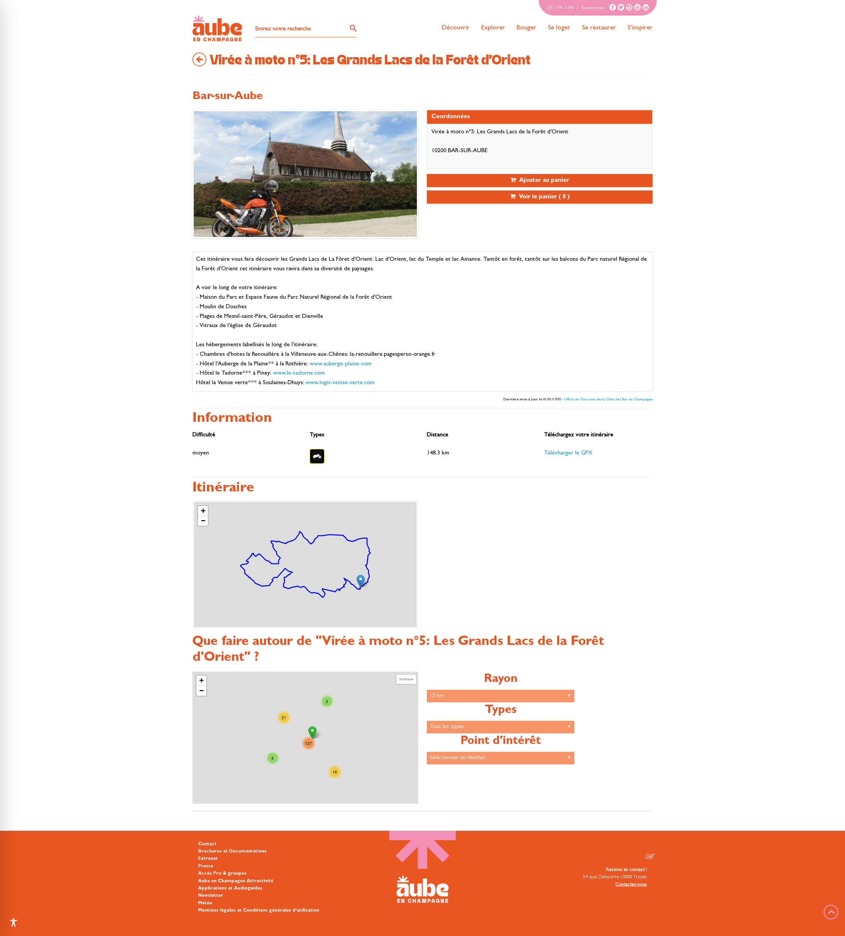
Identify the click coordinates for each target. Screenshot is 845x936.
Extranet (208, 858)
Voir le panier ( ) (543, 197)
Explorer (493, 28)
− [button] (203, 521)
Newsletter (210, 895)
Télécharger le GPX (568, 453)
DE (550, 8)
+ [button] (203, 511)
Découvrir (455, 28)
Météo (205, 903)
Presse (205, 866)
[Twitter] (621, 7)
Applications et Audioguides (230, 888)
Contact (207, 844)
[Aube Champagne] (217, 29)
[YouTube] (637, 7)
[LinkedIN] (645, 7)
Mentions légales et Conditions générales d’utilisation (258, 910)
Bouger (526, 28)
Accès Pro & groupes (222, 873)
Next (200, 175)
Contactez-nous (631, 885)
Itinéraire (406, 679)
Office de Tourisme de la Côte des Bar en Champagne (608, 400)
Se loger (559, 28)
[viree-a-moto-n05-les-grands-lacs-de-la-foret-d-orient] (360, 581)
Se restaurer (599, 28)
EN (571, 8)
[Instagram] (629, 7)
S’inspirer (640, 28)
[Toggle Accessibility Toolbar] (13, 922)
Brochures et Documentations (232, 851)
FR (560, 8)
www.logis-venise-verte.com (340, 383)
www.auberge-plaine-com (341, 364)
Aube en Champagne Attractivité (235, 881)
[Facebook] (612, 7)
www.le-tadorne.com (299, 374)
